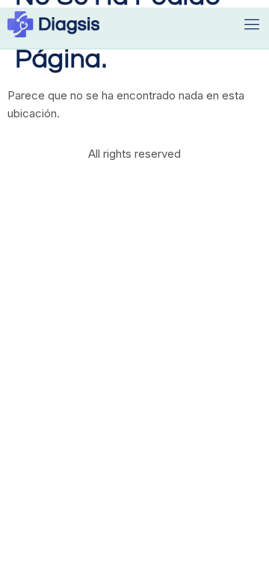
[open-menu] (252, 24)
